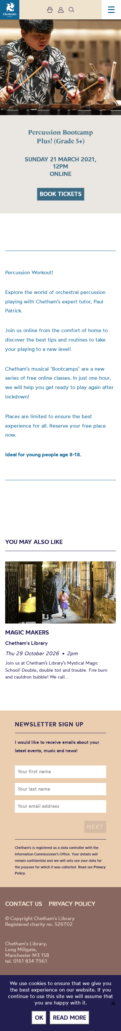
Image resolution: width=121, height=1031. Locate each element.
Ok (39, 1017)
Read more (69, 1017)
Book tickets (61, 194)
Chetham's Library (9, 9)
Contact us (23, 903)
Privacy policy (72, 903)
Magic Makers (27, 632)
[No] (113, 1003)
